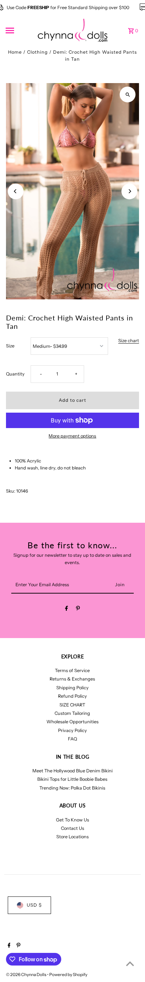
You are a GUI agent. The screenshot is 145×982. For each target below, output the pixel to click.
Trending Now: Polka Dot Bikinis (72, 788)
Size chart (128, 341)
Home (15, 52)
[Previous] (16, 191)
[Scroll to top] (130, 963)
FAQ (72, 738)
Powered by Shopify (68, 974)
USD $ (34, 905)
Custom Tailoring (72, 713)
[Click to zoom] (127, 94)
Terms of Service (72, 670)
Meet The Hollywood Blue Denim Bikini (72, 770)
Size (10, 345)
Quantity (15, 374)
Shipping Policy (72, 687)
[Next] (129, 191)
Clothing (37, 52)
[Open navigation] (19, 30)
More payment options (72, 436)
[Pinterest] (78, 609)
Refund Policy (72, 696)
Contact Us (72, 828)
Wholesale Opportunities (72, 721)
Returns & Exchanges (72, 679)
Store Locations (72, 836)
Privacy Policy (72, 730)
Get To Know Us (72, 819)
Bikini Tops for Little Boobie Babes (72, 779)
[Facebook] (66, 609)
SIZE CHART (72, 704)
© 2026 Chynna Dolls (26, 974)
